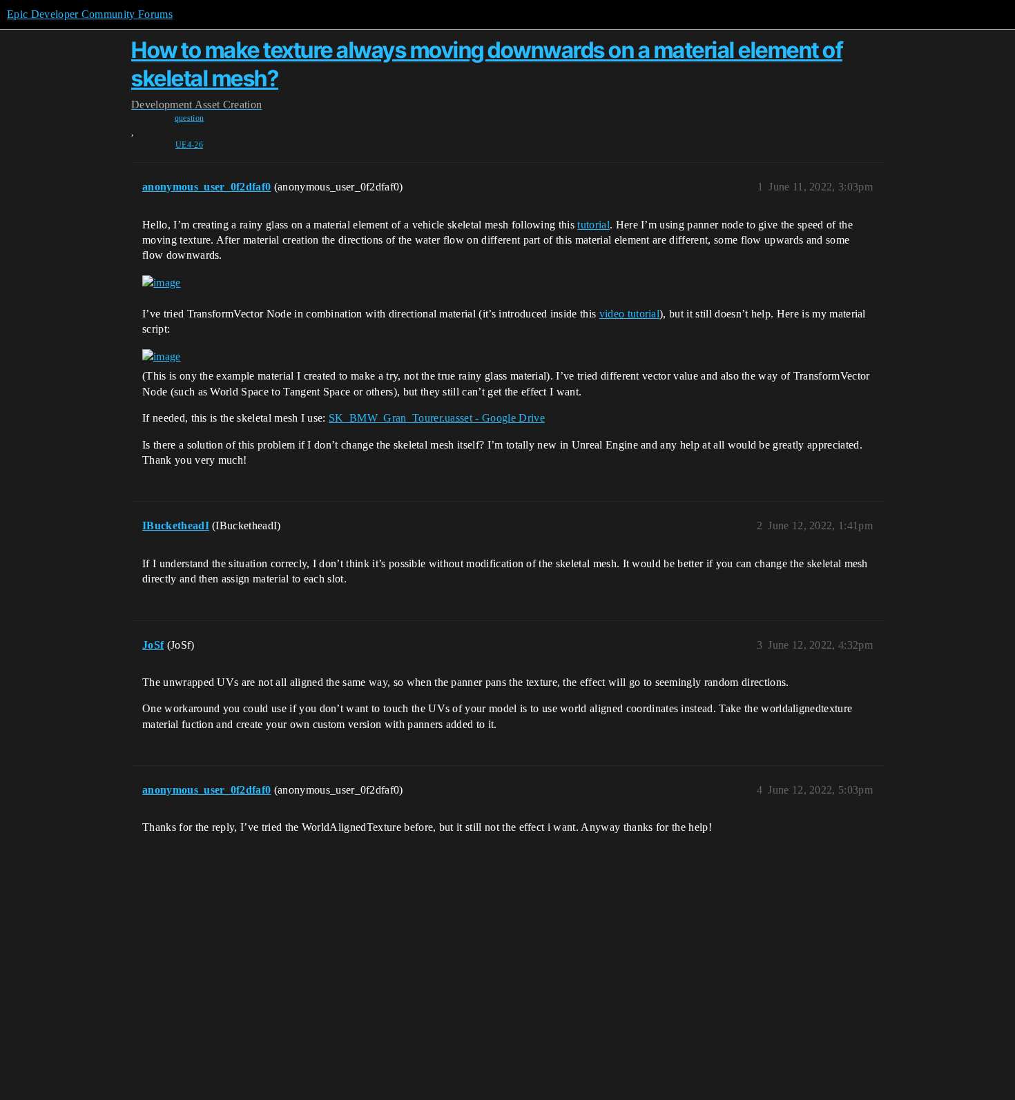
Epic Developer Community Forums (90, 14)
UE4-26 (189, 145)
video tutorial (629, 314)
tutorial (593, 224)
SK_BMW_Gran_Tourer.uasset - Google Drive (437, 418)
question (189, 118)
